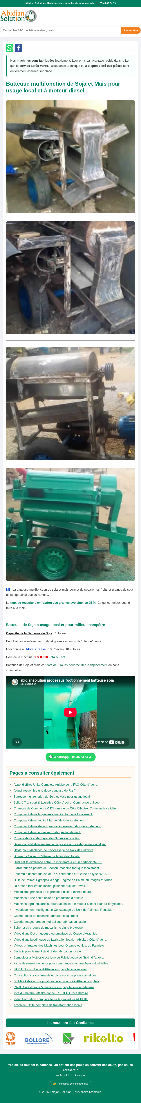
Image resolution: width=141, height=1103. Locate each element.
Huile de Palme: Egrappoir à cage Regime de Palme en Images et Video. (63, 880)
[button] (9, 48)
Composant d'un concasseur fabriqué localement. (47, 832)
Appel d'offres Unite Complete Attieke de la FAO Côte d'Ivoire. (56, 784)
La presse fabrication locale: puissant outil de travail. (50, 886)
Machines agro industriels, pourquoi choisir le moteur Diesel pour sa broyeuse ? (68, 904)
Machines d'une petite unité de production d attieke (48, 898)
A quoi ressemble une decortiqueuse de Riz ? (45, 790)
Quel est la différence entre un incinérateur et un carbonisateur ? (58, 862)
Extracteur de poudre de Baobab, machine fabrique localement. (57, 868)
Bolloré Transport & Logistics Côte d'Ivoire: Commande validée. (57, 802)
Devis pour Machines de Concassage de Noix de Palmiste (53, 850)
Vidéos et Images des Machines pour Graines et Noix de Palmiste (59, 945)
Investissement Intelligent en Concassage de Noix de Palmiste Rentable (63, 909)
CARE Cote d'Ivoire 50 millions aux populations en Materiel (54, 987)
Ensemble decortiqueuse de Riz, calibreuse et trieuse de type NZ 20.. (61, 874)
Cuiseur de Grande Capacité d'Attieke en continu (47, 838)
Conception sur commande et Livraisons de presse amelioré (55, 975)
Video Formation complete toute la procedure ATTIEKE (51, 999)
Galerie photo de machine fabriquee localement (46, 916)
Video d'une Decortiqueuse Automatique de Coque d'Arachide (55, 933)
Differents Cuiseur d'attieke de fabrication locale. (47, 856)
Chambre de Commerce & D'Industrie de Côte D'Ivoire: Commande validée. (65, 808)
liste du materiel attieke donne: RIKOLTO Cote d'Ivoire (51, 993)
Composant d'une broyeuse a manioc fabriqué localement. (53, 814)
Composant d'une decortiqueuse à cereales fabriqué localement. (57, 826)
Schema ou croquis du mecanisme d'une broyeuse (48, 927)
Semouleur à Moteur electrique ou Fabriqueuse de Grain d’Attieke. (59, 957)
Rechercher (131, 30)
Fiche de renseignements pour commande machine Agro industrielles (61, 963)
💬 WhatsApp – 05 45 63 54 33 (70, 757)
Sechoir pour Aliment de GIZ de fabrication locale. (48, 951)
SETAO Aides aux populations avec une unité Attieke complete (56, 981)
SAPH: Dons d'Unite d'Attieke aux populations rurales (50, 969)
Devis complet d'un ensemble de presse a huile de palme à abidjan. (60, 844)
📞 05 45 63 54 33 (106, 3)
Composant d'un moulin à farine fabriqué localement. (49, 820)
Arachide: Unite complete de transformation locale (48, 1005)
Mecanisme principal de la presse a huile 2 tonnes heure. (53, 892)
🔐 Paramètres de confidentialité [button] (70, 1083)
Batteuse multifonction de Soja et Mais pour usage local (52, 796)
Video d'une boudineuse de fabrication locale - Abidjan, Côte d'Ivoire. (60, 939)
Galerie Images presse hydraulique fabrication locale (50, 921)
